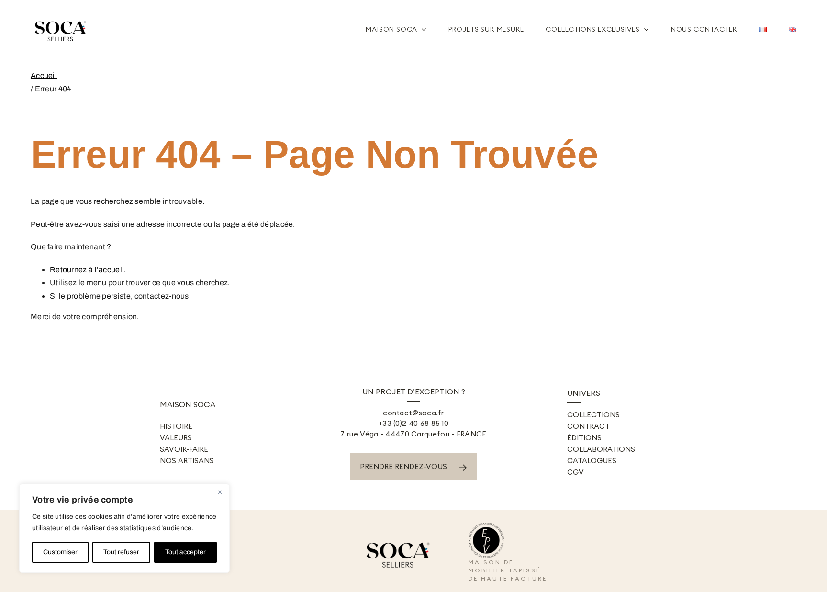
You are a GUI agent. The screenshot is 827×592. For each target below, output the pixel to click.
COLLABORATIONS (601, 449)
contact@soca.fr (413, 412)
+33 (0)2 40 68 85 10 (413, 423)
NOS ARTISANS (187, 460)
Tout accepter (185, 552)
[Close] (219, 492)
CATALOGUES (591, 460)
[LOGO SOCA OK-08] (62, 17)
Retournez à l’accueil (87, 270)
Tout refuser (121, 552)
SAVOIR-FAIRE (184, 449)
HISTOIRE (176, 426)
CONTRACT (588, 426)
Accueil (44, 75)
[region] (124, 528)
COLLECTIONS (593, 414)
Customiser (60, 552)
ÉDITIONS (584, 437)
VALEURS (176, 437)
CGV (575, 472)
